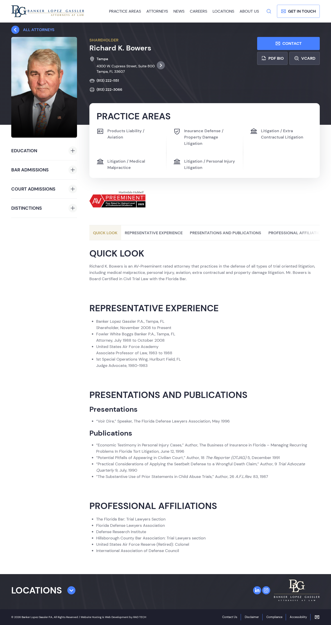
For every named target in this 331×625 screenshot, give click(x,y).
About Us (249, 11)
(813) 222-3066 (109, 89)
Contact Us (229, 617)
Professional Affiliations (297, 233)
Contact (292, 43)
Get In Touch (302, 11)
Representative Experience (154, 233)
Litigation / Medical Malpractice (126, 164)
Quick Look (105, 233)
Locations (223, 11)
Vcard (308, 58)
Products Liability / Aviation (125, 134)
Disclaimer (252, 617)
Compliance (274, 617)
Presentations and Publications (225, 233)
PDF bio (276, 58)
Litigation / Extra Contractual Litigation (282, 134)
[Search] (269, 11)
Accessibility (298, 617)
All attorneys (38, 29)
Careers (198, 11)
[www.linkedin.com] (257, 590)
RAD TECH (139, 617)
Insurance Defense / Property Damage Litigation (203, 137)
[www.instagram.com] (266, 590)
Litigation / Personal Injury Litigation (209, 164)
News (178, 11)
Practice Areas (125, 11)
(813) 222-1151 (108, 80)
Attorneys (157, 11)
